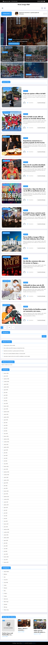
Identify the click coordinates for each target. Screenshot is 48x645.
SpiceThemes (34, 643)
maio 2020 (5, 548)
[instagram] (42, 1)
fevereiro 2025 (6, 406)
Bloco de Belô (10, 62)
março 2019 (6, 559)
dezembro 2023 (6, 439)
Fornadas (5, 596)
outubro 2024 (6, 414)
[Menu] (2, 8)
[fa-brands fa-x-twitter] (39, 1)
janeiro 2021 (6, 526)
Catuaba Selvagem (35, 56)
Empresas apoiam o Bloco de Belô (9, 60)
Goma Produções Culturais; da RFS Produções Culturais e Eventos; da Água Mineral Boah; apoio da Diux (11, 66)
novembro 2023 (6, 441)
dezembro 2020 (6, 529)
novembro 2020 (6, 532)
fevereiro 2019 (6, 562)
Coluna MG (5, 579)
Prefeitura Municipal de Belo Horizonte (12, 56)
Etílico (5, 590)
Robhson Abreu (14, 58)
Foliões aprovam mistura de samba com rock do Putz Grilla (17, 41)
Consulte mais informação (9, 43)
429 (9, 327)
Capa (6, 39)
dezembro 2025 (6, 378)
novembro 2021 (6, 499)
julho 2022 (5, 485)
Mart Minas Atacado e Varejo (13, 55)
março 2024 (6, 433)
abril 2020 (5, 551)
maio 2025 (5, 398)
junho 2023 (6, 455)
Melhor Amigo (6, 601)
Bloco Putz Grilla (23, 39)
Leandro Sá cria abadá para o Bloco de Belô (35, 60)
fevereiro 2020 (6, 556)
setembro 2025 (6, 387)
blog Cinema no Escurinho (10, 53)
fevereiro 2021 (6, 524)
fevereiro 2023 (6, 466)
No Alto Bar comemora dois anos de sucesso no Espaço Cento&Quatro (34, 262)
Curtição (25, 210)
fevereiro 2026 (6, 373)
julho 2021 (5, 510)
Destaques (5, 52)
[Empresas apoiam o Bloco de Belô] (11, 97)
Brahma (17, 53)
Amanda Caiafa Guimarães (15, 39)
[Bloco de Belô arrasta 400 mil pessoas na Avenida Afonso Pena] (11, 121)
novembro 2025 (6, 381)
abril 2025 (5, 400)
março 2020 (6, 554)
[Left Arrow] (44, 13)
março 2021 (6, 521)
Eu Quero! (5, 593)
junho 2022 (6, 488)
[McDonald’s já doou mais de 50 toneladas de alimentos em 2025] (11, 289)
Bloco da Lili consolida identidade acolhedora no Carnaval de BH (34, 166)
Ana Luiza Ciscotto (13, 52)
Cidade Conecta (13, 64)
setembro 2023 (6, 447)
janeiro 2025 (6, 408)
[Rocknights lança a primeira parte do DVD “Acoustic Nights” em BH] (11, 217)
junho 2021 (5, 513)
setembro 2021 (6, 504)
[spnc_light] (45, 8)
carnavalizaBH (28, 56)
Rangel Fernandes (14, 70)
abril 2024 (5, 430)
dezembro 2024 (6, 411)
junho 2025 (6, 395)
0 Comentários (30, 102)
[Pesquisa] (42, 8)
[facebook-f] (38, 1)
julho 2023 (5, 452)
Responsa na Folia (12, 71)
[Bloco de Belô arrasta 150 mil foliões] (34, 70)
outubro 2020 (6, 534)
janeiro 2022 (6, 493)
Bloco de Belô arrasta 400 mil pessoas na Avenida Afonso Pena (11, 76)
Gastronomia (6, 599)
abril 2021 (5, 518)
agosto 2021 (6, 507)
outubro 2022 (6, 477)
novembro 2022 (6, 474)
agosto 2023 (6, 450)
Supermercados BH (31, 58)
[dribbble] (41, 1)
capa (20, 53)
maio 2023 (5, 458)
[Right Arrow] (46, 13)
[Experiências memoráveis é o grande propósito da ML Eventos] (11, 145)
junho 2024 (6, 425)
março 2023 (6, 463)
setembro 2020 (6, 537)
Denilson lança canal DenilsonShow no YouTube (7, 634)
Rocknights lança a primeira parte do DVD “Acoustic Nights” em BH (34, 214)
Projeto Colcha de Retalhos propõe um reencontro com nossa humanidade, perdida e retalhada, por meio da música (34, 310)
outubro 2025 (6, 384)
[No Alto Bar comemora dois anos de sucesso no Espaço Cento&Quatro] (11, 265)
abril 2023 (5, 461)
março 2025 (6, 403)
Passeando (5, 604)
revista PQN (8, 58)
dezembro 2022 (6, 472)
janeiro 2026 (6, 376)
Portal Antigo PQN (24, 5)
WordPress (23, 643)
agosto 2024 (6, 419)
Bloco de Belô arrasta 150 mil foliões (34, 76)
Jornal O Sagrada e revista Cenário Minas (14, 68)
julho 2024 (5, 422)
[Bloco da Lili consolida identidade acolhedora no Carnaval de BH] (11, 169)
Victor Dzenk (37, 58)
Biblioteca (5, 574)
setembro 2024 (6, 417)
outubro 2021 (6, 502)
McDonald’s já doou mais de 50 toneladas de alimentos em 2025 (34, 286)
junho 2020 (6, 545)
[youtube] (44, 1)
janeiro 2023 (6, 469)
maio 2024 (5, 428)
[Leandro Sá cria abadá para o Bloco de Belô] (35, 53)
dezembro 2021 (6, 496)
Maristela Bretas (5, 55)
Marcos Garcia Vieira (6, 70)
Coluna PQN (6, 582)
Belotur (18, 52)
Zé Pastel (42, 58)
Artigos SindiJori (6, 571)
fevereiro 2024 (6, 436)
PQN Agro (5, 607)
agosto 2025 (6, 389)
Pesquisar (5, 332)
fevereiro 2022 (6, 491)
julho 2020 (5, 543)
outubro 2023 (6, 444)
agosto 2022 (6, 482)
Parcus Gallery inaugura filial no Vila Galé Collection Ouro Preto (33, 238)
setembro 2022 (6, 480)
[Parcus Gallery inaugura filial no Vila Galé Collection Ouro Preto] (11, 241)
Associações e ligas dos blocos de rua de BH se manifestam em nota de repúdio (34, 190)
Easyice (40, 56)
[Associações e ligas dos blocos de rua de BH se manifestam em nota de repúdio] (11, 193)
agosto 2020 (6, 540)
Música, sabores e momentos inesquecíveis (22, 629)
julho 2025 (5, 392)
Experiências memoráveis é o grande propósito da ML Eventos (18, 13)
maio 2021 (5, 515)
